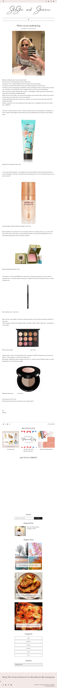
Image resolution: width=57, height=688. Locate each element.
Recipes (28, 648)
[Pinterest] (53, 1)
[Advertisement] (28, 501)
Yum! (28, 655)
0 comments (52, 424)
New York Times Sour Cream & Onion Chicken (28, 595)
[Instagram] (51, 1)
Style (28, 652)
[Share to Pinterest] (7, 424)
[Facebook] (46, 1)
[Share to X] (3, 424)
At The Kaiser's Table (43, 684)
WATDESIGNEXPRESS (50, 686)
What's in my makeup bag (28, 26)
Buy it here (18, 164)
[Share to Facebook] (5, 424)
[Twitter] (48, 1)
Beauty (34, 28)
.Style (28, 638)
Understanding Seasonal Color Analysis (28, 565)
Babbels (28, 641)
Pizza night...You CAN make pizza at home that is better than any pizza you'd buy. (28, 625)
